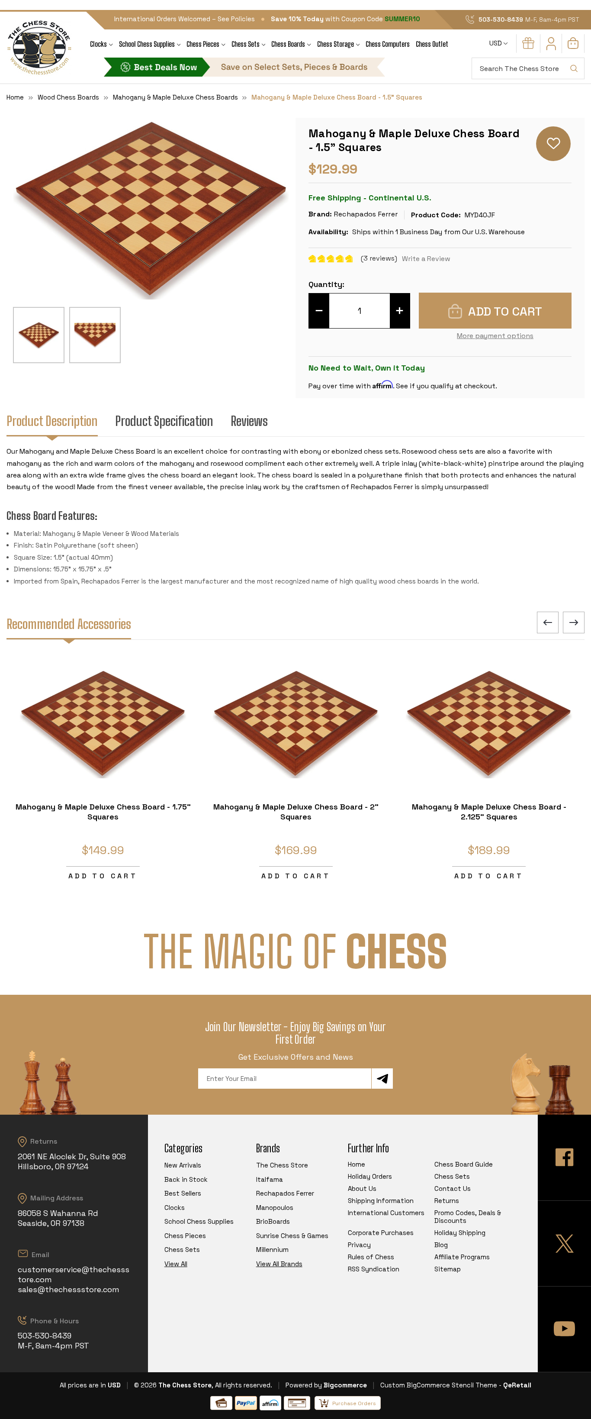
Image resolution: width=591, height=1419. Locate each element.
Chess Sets (245, 44)
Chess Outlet (432, 44)
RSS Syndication (373, 1269)
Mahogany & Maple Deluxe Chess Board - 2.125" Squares (489, 812)
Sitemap (447, 1269)
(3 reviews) (380, 258)
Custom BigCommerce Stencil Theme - (440, 1385)
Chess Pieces (202, 44)
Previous (548, 622)
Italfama (269, 1179)
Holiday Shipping (459, 1233)
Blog (441, 1245)
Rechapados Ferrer (285, 1193)
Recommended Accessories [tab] (68, 624)
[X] (564, 1243)
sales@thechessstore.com (68, 1289)
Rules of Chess (371, 1257)
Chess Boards (288, 44)
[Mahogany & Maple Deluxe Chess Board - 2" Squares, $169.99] (296, 723)
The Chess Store (282, 1165)
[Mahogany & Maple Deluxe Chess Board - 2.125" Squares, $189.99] (489, 723)
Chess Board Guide (463, 1164)
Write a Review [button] (426, 258)
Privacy (359, 1245)
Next (574, 622)
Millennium (272, 1249)
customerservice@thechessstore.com (73, 1274)
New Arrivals (182, 1165)
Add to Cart (103, 875)
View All (175, 1264)
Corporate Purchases (381, 1233)
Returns (446, 1200)
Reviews (249, 421)
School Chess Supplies (147, 44)
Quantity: (326, 284)
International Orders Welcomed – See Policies (184, 19)
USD (496, 43)
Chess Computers (388, 44)
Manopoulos (274, 1207)
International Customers (386, 1213)
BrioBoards (273, 1221)
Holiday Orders (370, 1176)
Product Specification (164, 421)
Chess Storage (335, 44)
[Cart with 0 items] (573, 46)
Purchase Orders (354, 1403)
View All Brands (279, 1264)
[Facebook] (564, 1157)
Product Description (52, 421)
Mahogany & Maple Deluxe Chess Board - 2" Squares (296, 812)
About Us (362, 1188)
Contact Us (452, 1188)
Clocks (98, 44)
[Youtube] (564, 1329)
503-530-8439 (501, 19)
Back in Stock (186, 1179)
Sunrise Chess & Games (292, 1236)
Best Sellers (182, 1193)
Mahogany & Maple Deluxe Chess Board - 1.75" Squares (103, 812)
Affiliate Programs (462, 1257)
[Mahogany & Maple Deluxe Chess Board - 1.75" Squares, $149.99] (103, 723)
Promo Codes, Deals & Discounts (467, 1217)
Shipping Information (381, 1200)
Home (356, 1164)
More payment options (495, 335)
